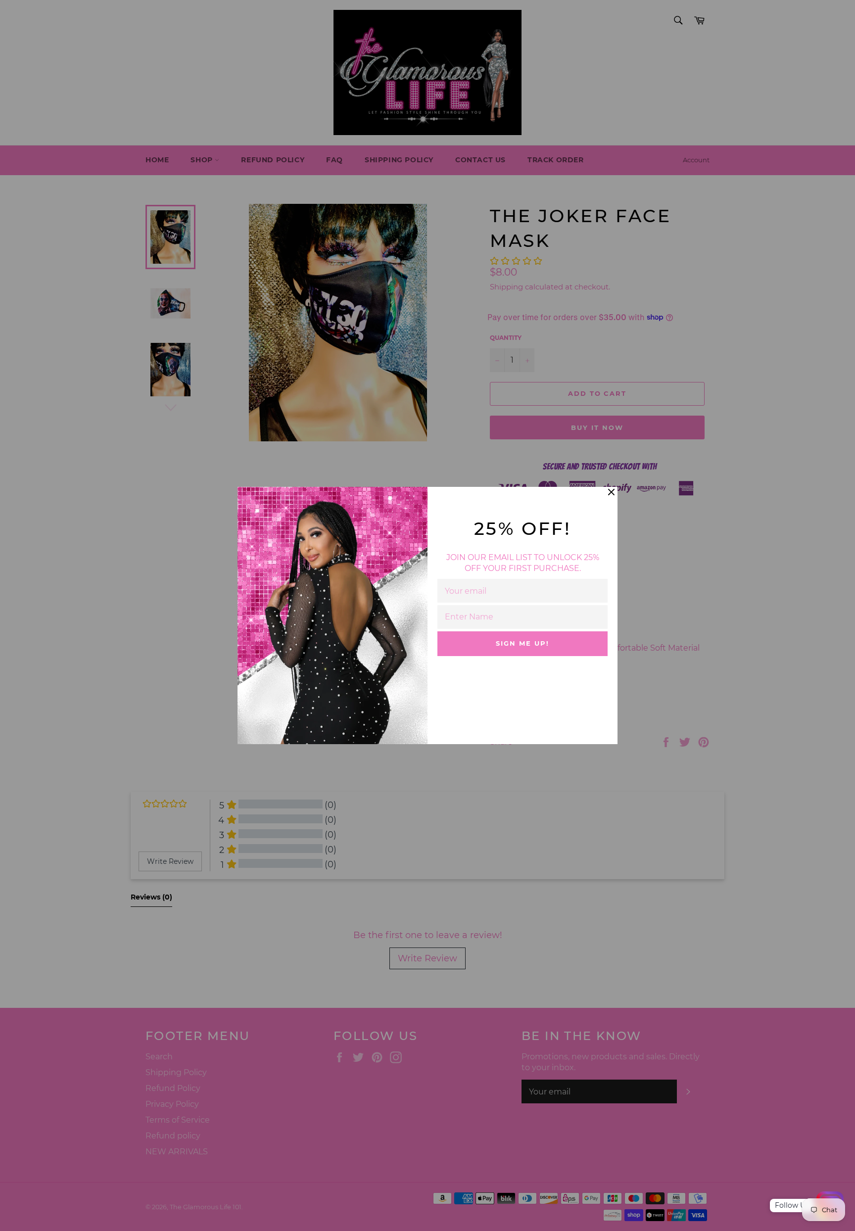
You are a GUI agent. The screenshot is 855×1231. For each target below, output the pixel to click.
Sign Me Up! (522, 643)
